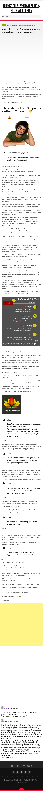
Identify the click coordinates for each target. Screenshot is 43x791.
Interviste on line (11, 25)
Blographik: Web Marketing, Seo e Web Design (21, 8)
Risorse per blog (30, 25)
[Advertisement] (21, 56)
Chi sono (17, 766)
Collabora (29, 766)
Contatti (23, 766)
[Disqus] (21, 675)
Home (12, 766)
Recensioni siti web (21, 25)
